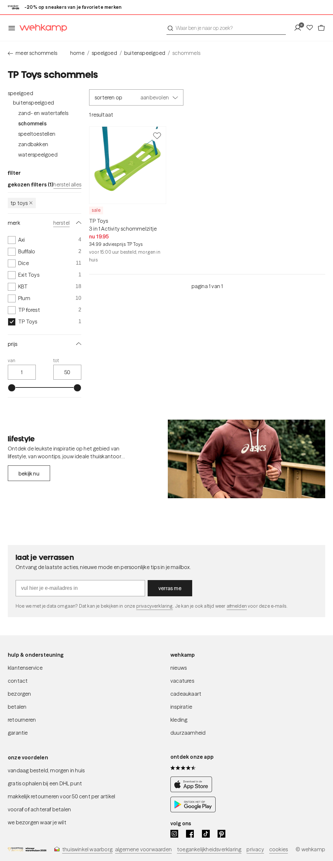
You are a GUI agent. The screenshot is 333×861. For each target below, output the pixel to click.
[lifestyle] (246, 459)
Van (12, 360)
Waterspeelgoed (38, 154)
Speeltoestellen (36, 134)
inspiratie (181, 706)
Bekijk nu (29, 473)
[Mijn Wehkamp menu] (300, 28)
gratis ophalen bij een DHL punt (45, 783)
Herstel (61, 223)
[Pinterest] (221, 834)
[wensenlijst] (311, 28)
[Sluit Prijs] (77, 344)
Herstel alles (67, 184)
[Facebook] (190, 834)
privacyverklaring (154, 606)
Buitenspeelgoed (33, 102)
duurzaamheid (188, 732)
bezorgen (19, 693)
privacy (255, 849)
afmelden (237, 606)
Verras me (169, 588)
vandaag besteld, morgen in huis (46, 770)
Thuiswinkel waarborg (87, 849)
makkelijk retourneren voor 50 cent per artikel (61, 796)
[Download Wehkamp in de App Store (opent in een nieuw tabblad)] (193, 790)
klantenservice (25, 668)
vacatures (182, 680)
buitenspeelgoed (144, 53)
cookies (278, 849)
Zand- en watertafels (43, 113)
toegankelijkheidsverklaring (209, 849)
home (77, 53)
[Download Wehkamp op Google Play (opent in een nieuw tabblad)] (193, 810)
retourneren (22, 719)
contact (18, 680)
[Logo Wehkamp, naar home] (41, 28)
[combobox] (226, 28)
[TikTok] (206, 834)
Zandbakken (33, 144)
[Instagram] (174, 834)
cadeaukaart (185, 693)
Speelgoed (20, 93)
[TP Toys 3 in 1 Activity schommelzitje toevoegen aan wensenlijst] (157, 135)
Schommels (32, 123)
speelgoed (104, 53)
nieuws (178, 668)
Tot (56, 360)
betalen (17, 706)
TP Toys (19, 203)
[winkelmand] (321, 28)
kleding (178, 719)
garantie (18, 732)
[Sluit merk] (77, 223)
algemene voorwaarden (143, 849)
